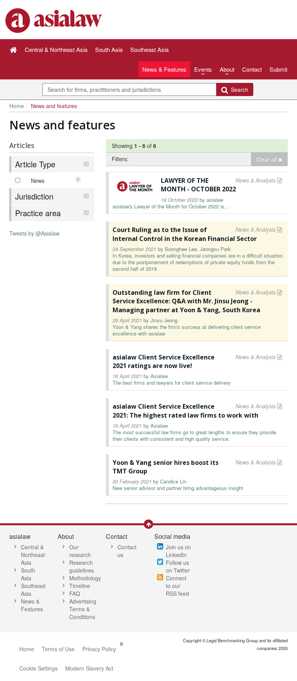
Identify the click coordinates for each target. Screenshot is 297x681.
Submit (278, 69)
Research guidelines (81, 566)
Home (16, 106)
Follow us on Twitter (178, 566)
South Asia (28, 574)
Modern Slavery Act (89, 668)
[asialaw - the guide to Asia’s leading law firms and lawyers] (54, 20)
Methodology (85, 578)
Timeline (79, 586)
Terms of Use (58, 649)
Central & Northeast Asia (33, 554)
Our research (80, 551)
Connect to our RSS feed (177, 585)
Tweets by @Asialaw (34, 233)
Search (238, 89)
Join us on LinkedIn (178, 551)
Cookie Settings (38, 668)
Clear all (267, 159)
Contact (252, 69)
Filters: (120, 159)
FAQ (74, 593)
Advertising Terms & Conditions (82, 609)
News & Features (164, 69)
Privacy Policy (99, 649)
